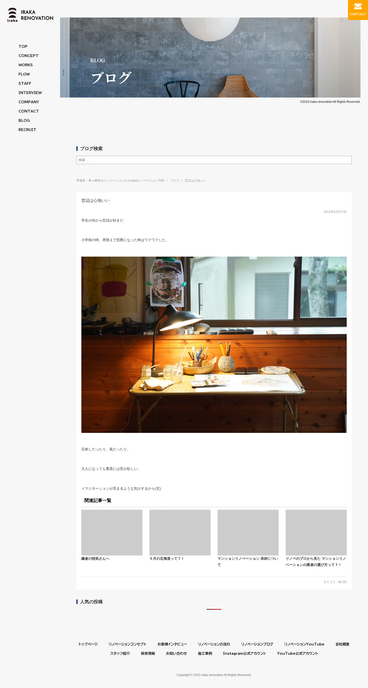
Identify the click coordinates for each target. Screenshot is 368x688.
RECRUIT (27, 130)
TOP (23, 46)
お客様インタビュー (172, 644)
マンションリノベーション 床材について (248, 561)
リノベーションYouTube (304, 644)
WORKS (26, 65)
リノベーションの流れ (214, 644)
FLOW (24, 74)
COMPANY (29, 102)
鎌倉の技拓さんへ (95, 558)
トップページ (88, 644)
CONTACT (29, 111)
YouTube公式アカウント (297, 653)
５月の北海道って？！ (167, 558)
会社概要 (342, 644)
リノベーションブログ (257, 644)
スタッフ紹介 (120, 653)
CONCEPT (29, 56)
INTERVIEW (30, 93)
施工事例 (205, 653)
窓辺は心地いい (95, 200)
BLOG (24, 120)
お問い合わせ (176, 653)
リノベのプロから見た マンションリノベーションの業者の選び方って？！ (316, 561)
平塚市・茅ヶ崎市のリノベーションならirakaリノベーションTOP (120, 180)
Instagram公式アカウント (244, 653)
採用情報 (148, 653)
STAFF (25, 83)
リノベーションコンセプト (127, 644)
